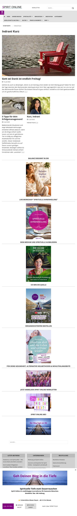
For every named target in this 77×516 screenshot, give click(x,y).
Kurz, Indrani (33, 116)
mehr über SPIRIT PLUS (50, 506)
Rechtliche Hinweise (59, 460)
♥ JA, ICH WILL (8, 506)
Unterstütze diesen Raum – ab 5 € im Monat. (36, 500)
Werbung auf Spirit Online (35, 460)
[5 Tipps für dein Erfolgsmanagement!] (13, 105)
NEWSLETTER (36, 8)
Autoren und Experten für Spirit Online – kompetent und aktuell (37, 464)
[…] (26, 92)
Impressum (56, 466)
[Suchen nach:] (38, 442)
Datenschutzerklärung (59, 463)
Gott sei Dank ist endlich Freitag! (21, 78)
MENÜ (2, 13)
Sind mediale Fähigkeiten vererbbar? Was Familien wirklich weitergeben (12, 467)
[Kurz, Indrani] (38, 105)
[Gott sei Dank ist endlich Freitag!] (38, 55)
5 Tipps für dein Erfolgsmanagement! (12, 118)
